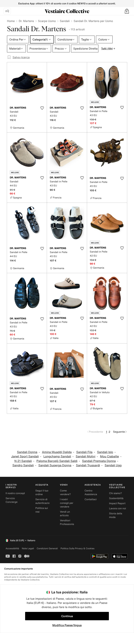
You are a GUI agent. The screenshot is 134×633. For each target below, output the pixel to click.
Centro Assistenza (90, 492)
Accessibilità (12, 548)
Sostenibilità (116, 498)
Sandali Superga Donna (54, 465)
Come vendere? (65, 492)
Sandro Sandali (23, 465)
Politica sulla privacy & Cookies (77, 548)
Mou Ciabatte (109, 456)
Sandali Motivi (85, 456)
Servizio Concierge (11, 500)
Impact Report (117, 503)
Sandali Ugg (113, 465)
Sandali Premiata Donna (99, 461)
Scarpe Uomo (47, 21)
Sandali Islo (105, 452)
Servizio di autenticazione (44, 501)
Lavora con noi (117, 508)
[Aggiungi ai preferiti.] (42, 108)
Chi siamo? (115, 493)
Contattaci (90, 499)
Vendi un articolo (65, 513)
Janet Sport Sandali (25, 456)
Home (11, 21)
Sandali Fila (84, 452)
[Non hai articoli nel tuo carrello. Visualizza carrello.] (126, 11)
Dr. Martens (26, 21)
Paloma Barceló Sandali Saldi (56, 461)
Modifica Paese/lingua (67, 625)
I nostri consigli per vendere (66, 503)
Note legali (28, 548)
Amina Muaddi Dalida (57, 452)
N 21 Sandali (23, 461)
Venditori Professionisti (68, 522)
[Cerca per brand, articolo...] (7, 11)
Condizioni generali (47, 548)
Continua (67, 616)
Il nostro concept (15, 493)
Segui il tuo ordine (41, 492)
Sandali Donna (27, 452)
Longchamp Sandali (57, 456)
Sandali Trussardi (88, 465)
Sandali (65, 21)
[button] (126, 11)
